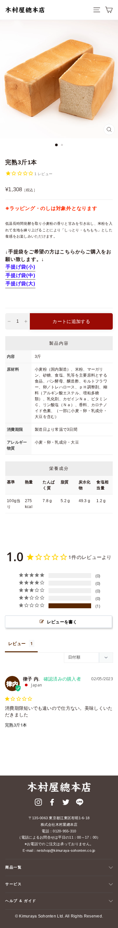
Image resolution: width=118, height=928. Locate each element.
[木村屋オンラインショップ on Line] (79, 803)
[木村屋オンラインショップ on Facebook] (52, 803)
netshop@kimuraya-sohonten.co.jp (66, 850)
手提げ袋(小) (20, 266)
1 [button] (56, 145)
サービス (13, 884)
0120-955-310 (64, 831)
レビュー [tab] (17, 643)
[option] (59, 79)
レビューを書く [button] (62, 622)
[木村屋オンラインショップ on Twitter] (65, 803)
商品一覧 (13, 867)
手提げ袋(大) (20, 283)
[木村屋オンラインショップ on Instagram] (38, 803)
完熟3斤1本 (16, 725)
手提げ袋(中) (20, 275)
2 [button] (62, 145)
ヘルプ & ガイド (20, 901)
